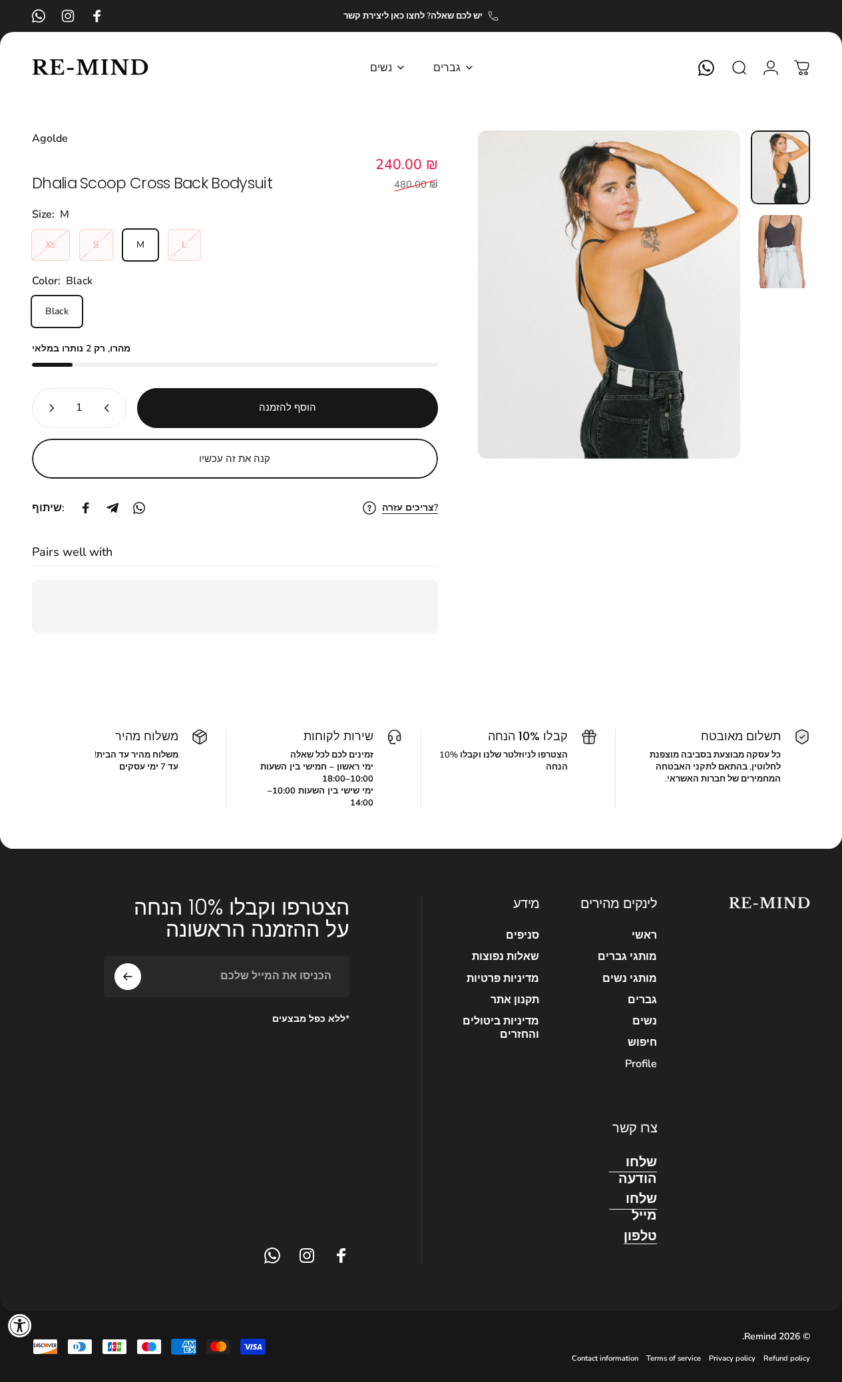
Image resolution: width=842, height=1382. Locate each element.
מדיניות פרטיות (503, 978)
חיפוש (642, 1042)
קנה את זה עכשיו (234, 458)
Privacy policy (732, 1358)
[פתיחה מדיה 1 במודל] (609, 294)
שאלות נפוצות (505, 956)
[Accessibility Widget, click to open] (20, 1325)
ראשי (644, 935)
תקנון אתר (515, 1000)
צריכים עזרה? (410, 508)
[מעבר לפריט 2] (780, 252)
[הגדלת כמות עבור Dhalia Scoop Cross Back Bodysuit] (110, 408)
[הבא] (512, 316)
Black (57, 312)
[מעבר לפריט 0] (780, 167)
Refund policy (786, 1358)
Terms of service (673, 1358)
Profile (641, 1063)
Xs (50, 245)
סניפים (522, 935)
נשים (644, 1021)
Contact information (605, 1358)
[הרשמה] (127, 976)
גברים (642, 1000)
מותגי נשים (629, 978)
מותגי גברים (627, 956)
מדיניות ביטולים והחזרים (501, 1028)
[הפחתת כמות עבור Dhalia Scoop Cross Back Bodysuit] (48, 408)
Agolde (50, 138)
